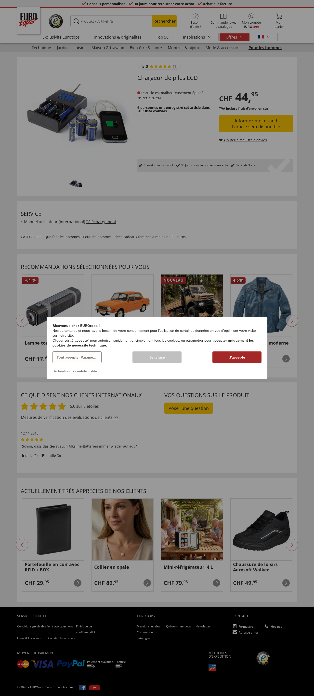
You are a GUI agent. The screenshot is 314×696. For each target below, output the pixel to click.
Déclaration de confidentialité (74, 371)
